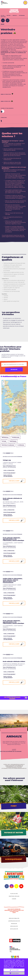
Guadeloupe (15, 437)
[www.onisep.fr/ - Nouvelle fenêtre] (14, 940)
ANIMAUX (15, 15)
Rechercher (14, 369)
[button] (10, 404)
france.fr (14, 923)
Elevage (2, 24)
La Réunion (21, 445)
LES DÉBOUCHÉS (5, 101)
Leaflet (18, 433)
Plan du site (14, 893)
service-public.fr (14, 918)
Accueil (3, 15)
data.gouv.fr (14, 928)
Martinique (13, 441)
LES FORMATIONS (6, 94)
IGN (22, 433)
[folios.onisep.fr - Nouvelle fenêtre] (15, 957)
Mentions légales (14, 896)
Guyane (4, 441)
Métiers (8, 15)
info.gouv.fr (14, 926)
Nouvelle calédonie (8, 445)
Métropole (5, 437)
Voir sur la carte (14, 480)
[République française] (4, 2)
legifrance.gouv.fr (14, 921)
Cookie (14, 898)
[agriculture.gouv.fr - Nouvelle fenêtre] (15, 949)
